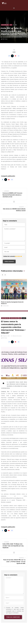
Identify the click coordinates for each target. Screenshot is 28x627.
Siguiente (21, 206)
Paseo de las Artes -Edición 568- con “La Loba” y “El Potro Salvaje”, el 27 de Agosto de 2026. (14, 561)
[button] (14, 8)
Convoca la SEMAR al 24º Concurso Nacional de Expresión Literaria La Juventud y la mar (12, 194)
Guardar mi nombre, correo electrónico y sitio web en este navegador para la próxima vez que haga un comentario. (15, 610)
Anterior (6, 191)
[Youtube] (15, 55)
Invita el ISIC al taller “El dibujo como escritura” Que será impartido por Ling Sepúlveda (13, 545)
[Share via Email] (18, 55)
